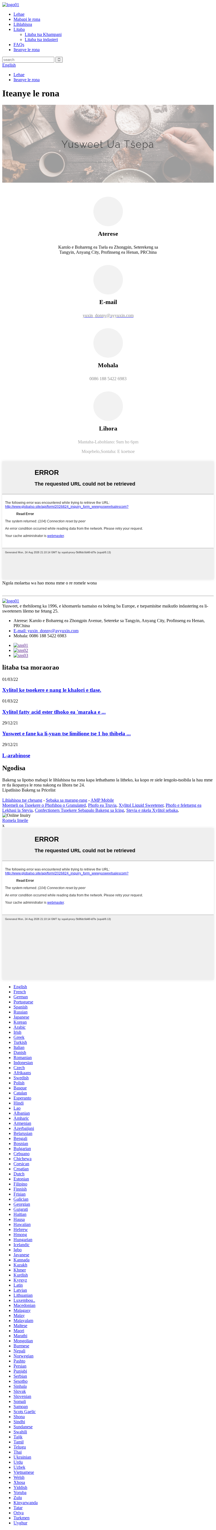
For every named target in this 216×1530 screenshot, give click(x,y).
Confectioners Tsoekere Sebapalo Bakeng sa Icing (79, 810)
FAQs (19, 44)
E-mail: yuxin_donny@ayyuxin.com (46, 630)
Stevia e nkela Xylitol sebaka (152, 810)
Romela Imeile (15, 820)
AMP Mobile (102, 800)
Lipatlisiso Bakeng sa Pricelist (28, 790)
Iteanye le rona (27, 49)
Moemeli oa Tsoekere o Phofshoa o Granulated (44, 805)
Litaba (19, 29)
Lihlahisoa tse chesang (22, 800)
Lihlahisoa (23, 24)
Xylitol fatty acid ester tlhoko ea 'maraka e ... (54, 712)
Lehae (19, 14)
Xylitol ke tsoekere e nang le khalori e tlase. (51, 690)
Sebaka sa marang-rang (66, 800)
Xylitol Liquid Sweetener (141, 805)
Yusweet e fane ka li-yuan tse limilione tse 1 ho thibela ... (66, 733)
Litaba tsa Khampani (43, 34)
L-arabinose (16, 755)
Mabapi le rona (27, 19)
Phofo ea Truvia (102, 805)
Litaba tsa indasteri (41, 39)
